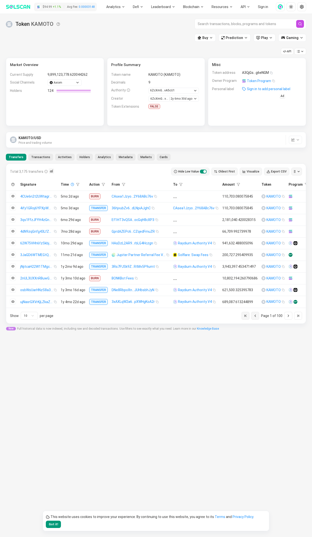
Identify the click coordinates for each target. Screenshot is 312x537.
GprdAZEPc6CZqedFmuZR (133, 231)
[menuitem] (115, 6)
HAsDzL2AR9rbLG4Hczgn (132, 243)
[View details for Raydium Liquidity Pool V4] (290, 243)
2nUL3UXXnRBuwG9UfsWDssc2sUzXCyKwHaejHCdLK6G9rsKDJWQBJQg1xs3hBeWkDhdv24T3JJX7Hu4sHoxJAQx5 (37, 278)
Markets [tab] (146, 157)
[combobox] (29, 316)
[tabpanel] (156, 243)
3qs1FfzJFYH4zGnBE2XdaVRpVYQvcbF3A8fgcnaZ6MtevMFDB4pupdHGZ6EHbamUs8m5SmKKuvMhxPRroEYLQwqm (37, 220)
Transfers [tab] (16, 157)
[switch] (203, 171)
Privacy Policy (243, 517)
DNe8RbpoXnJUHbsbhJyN (133, 290)
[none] (278, 7)
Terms (220, 517)
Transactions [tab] (40, 157)
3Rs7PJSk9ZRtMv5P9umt (133, 266)
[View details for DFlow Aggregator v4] (295, 243)
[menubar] (193, 7)
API (289, 51)
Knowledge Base (208, 328)
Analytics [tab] (104, 157)
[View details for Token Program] (290, 196)
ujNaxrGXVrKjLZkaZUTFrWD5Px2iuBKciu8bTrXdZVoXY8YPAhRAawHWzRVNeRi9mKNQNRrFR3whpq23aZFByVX (37, 302)
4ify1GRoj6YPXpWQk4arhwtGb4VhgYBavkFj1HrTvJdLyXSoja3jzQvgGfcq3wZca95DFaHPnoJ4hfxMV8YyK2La (37, 208)
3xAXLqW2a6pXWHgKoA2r (133, 302)
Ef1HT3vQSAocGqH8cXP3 (133, 220)
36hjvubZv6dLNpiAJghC (131, 208)
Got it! (53, 524)
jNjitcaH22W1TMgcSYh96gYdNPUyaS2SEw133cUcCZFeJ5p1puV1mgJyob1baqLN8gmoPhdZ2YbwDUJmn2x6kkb (37, 266)
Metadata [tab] (126, 157)
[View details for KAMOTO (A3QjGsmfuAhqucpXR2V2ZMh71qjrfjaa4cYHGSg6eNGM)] (263, 196)
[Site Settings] (301, 6)
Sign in (263, 7)
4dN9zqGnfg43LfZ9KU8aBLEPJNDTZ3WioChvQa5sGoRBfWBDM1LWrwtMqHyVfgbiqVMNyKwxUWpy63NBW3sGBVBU (37, 231)
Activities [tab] (65, 157)
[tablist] (88, 157)
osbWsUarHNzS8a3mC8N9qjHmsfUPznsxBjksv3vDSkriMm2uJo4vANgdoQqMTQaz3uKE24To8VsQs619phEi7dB (37, 290)
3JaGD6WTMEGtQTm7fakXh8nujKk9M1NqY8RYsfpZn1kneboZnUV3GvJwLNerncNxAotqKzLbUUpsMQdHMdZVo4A (37, 255)
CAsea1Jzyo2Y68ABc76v (132, 196)
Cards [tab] (164, 157)
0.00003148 (87, 7)
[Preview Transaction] (13, 196)
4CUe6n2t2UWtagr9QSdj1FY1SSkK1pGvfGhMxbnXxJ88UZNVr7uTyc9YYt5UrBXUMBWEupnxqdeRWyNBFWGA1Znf (37, 196)
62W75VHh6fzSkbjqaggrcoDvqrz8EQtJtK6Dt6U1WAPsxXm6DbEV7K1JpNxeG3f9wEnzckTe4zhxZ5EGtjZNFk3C (37, 243)
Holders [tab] (84, 157)
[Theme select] (291, 6)
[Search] (300, 24)
